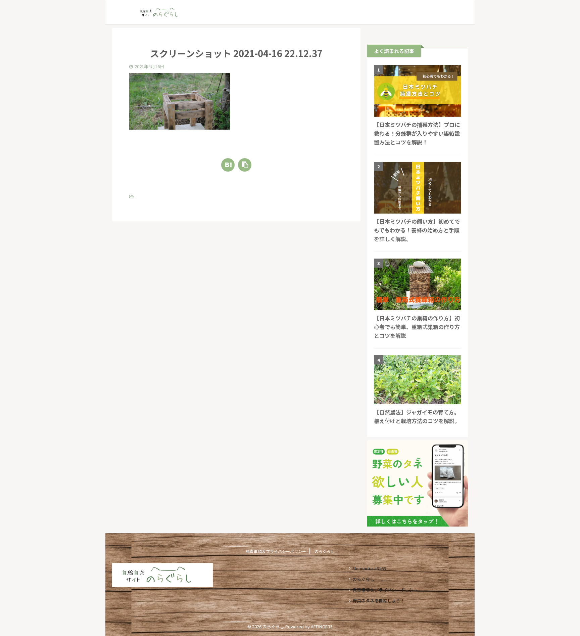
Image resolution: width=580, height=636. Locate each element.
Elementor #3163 (369, 568)
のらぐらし (325, 551)
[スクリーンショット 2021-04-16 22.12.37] (228, 165)
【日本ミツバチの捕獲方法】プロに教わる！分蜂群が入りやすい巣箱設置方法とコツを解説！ (417, 133)
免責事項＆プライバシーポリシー (276, 551)
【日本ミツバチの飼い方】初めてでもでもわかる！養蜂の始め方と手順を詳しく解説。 (417, 230)
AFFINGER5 (322, 626)
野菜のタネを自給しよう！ (378, 600)
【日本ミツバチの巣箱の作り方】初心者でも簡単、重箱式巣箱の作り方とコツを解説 (417, 326)
